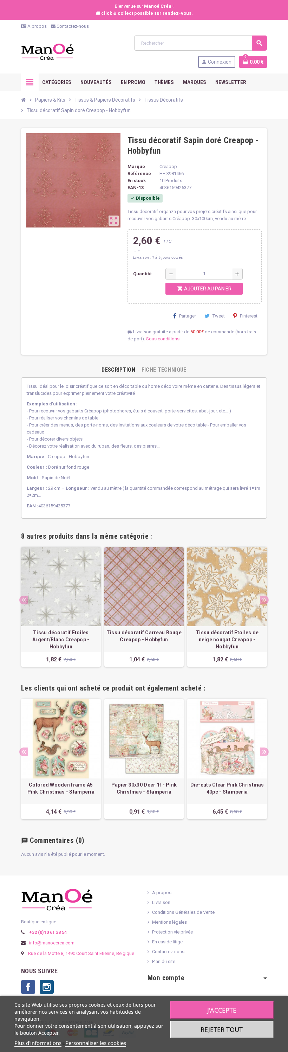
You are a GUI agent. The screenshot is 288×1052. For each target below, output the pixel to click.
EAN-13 (135, 187)
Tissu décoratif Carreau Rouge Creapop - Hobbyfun (144, 636)
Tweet (218, 316)
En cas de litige (167, 941)
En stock (136, 180)
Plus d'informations (37, 1042)
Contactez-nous (72, 26)
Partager (187, 316)
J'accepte (221, 1010)
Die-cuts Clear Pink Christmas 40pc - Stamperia (227, 788)
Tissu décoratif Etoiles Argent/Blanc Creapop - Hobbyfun (60, 639)
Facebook (28, 987)
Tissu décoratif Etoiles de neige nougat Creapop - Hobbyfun (227, 639)
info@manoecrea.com (51, 942)
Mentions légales (169, 922)
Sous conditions (162, 338)
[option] (61, 607)
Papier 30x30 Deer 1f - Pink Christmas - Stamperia (144, 788)
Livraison (161, 902)
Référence (139, 173)
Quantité (142, 273)
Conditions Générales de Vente (183, 912)
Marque (136, 166)
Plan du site (163, 961)
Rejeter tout (222, 1029)
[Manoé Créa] (47, 51)
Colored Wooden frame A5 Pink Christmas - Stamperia (60, 788)
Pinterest (248, 316)
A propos (36, 26)
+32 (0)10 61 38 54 (47, 932)
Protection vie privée (172, 932)
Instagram (47, 987)
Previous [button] (23, 600)
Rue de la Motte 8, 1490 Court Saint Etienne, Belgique (81, 953)
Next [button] (264, 600)
